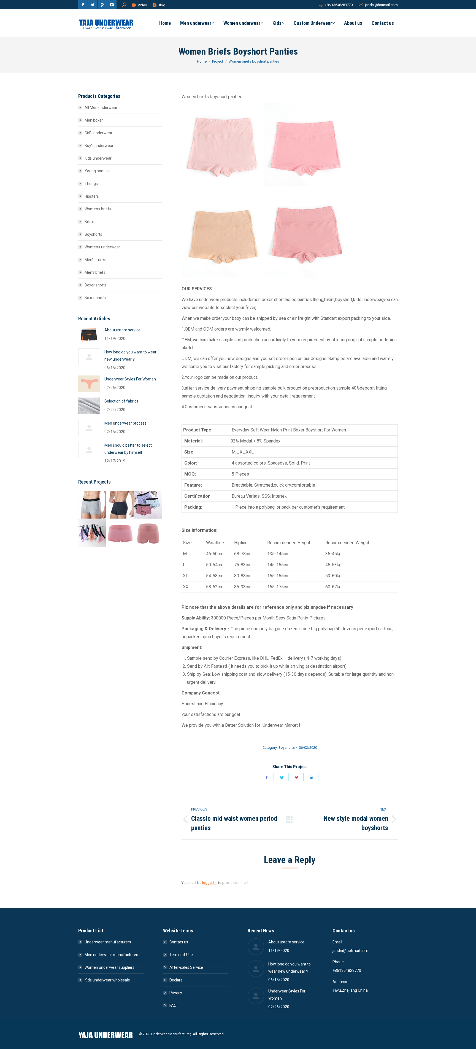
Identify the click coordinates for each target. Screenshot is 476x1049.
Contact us (178, 942)
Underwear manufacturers (108, 942)
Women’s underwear (102, 247)
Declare (176, 980)
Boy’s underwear (99, 145)
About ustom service (122, 330)
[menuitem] (165, 23)
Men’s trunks (95, 259)
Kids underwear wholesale (107, 980)
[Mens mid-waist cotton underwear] (120, 505)
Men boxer (94, 120)
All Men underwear (101, 107)
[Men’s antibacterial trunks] (92, 505)
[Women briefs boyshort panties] (148, 533)
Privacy (175, 993)
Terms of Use (181, 955)
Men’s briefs (95, 272)
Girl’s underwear (98, 133)
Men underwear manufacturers (112, 955)
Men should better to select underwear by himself (128, 449)
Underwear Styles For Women (130, 379)
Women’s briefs (98, 209)
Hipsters (92, 196)
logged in (209, 883)
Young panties (97, 171)
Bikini (89, 221)
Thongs (91, 183)
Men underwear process (125, 423)
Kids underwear (98, 158)
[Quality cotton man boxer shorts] (148, 505)
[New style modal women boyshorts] (120, 533)
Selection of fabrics (121, 401)
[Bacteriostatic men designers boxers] (92, 533)
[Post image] (89, 334)
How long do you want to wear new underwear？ (130, 355)
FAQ (173, 1005)
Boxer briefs (95, 298)
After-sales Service (186, 967)
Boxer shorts (96, 285)
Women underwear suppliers (109, 967)
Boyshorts (286, 747)
